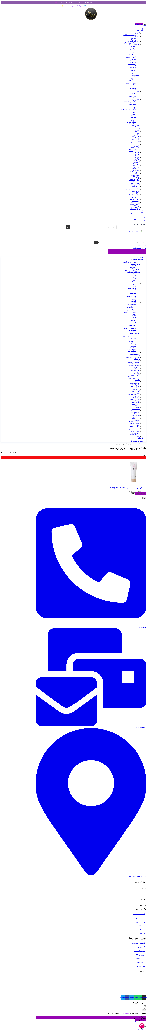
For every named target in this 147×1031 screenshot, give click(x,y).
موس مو (130, 78)
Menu (144, 25)
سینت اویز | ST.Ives (134, 202)
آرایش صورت (136, 33)
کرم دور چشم (132, 102)
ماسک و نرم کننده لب (130, 43)
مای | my (137, 152)
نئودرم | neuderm (135, 155)
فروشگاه (140, 210)
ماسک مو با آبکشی (131, 83)
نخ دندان (134, 72)
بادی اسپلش (132, 62)
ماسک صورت (132, 123)
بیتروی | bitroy (136, 139)
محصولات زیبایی (135, 126)
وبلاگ (141, 212)
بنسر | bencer (136, 136)
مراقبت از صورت (135, 106)
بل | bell (137, 173)
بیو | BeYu (137, 178)
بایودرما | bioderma (134, 138)
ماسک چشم (132, 104)
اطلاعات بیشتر (141, 493)
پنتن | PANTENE (135, 183)
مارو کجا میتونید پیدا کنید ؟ (139, 220)
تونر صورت (133, 110)
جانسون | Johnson (135, 186)
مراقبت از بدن (135, 91)
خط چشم (133, 38)
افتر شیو (133, 59)
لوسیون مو (133, 88)
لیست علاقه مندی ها (137, 213)
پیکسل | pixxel (132, 149)
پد (135, 51)
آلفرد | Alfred (136, 164)
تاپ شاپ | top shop (134, 143)
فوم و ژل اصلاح (131, 68)
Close (141, 28)
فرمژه (131, 54)
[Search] (68, 227)
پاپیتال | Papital (136, 181)
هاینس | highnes (135, 157)
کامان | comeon (135, 147)
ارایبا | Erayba (141, 966)
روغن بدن (133, 93)
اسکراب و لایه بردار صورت (128, 109)
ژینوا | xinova (136, 144)
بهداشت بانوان (132, 64)
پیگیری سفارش (140, 921)
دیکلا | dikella (136, 193)
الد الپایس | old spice (134, 135)
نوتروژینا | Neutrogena (134, 207)
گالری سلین (139, 30)
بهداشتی (137, 56)
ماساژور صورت (131, 122)
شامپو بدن (133, 67)
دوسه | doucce (136, 188)
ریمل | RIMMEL (135, 199)
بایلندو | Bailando (135, 172)
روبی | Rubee (136, 197)
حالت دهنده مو (132, 77)
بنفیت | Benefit (135, 175)
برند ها (141, 128)
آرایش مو (133, 46)
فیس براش (133, 49)
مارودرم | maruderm (139, 951)
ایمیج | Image (136, 170)
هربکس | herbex (135, 159)
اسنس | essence (135, 168)
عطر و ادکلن (136, 125)
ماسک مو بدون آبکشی (130, 85)
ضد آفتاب (133, 117)
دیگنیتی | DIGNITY (134, 194)
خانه (145, 444)
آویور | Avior (136, 165)
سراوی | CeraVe (140, 962)
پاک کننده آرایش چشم (130, 101)
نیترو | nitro (136, 154)
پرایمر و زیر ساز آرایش (129, 35)
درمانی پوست (132, 97)
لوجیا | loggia (136, 205)
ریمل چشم (133, 39)
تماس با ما (142, 929)
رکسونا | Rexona (135, 196)
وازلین (134, 94)
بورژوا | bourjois (135, 176)
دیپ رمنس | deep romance (132, 189)
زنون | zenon (132, 151)
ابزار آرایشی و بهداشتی (133, 44)
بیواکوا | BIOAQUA (134, 180)
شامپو (134, 89)
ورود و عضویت (139, 24)
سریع (133, 493)
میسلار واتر (133, 120)
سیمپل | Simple (140, 958)
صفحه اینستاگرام (140, 918)
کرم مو (134, 81)
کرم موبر (133, 70)
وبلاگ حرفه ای (140, 925)
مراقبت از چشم (135, 99)
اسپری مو (130, 80)
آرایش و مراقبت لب (134, 41)
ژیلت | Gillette (136, 201)
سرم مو (134, 86)
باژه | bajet (137, 133)
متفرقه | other (136, 160)
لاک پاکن (133, 73)
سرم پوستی (132, 114)
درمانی (134, 112)
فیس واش (133, 118)
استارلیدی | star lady (134, 167)
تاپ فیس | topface (134, 184)
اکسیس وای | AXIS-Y (138, 947)
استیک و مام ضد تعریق (129, 57)
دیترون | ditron (136, 191)
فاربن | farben (136, 146)
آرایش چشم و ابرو (134, 36)
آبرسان (134, 107)
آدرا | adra (137, 131)
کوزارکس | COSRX (139, 955)
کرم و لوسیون (132, 96)
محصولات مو (136, 75)
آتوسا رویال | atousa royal (133, 130)
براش (134, 48)
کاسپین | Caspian (135, 204)
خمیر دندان (133, 65)
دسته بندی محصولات (137, 31)
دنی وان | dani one (135, 141)
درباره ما (142, 933)
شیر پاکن (133, 115)
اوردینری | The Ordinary (138, 943)
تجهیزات (134, 52)
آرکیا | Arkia (136, 162)
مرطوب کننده (132, 60)
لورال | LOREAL (135, 209)
